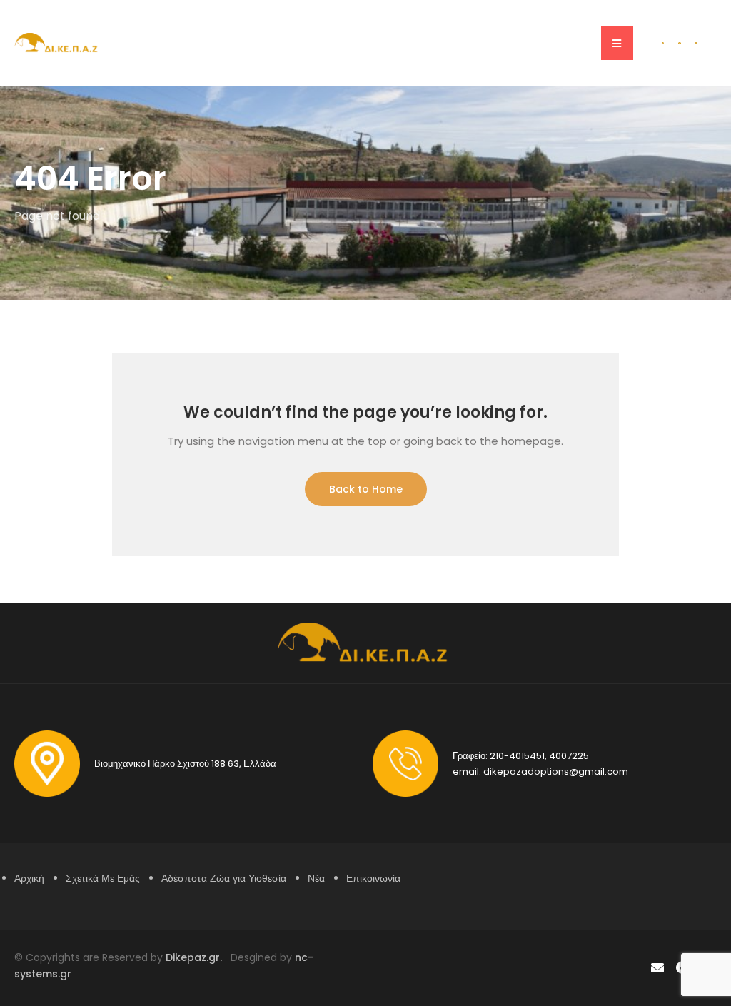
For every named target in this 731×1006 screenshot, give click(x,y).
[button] (617, 43)
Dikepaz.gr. (198, 957)
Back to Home (366, 489)
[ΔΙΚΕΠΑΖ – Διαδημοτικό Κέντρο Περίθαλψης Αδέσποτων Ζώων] (57, 42)
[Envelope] (657, 968)
